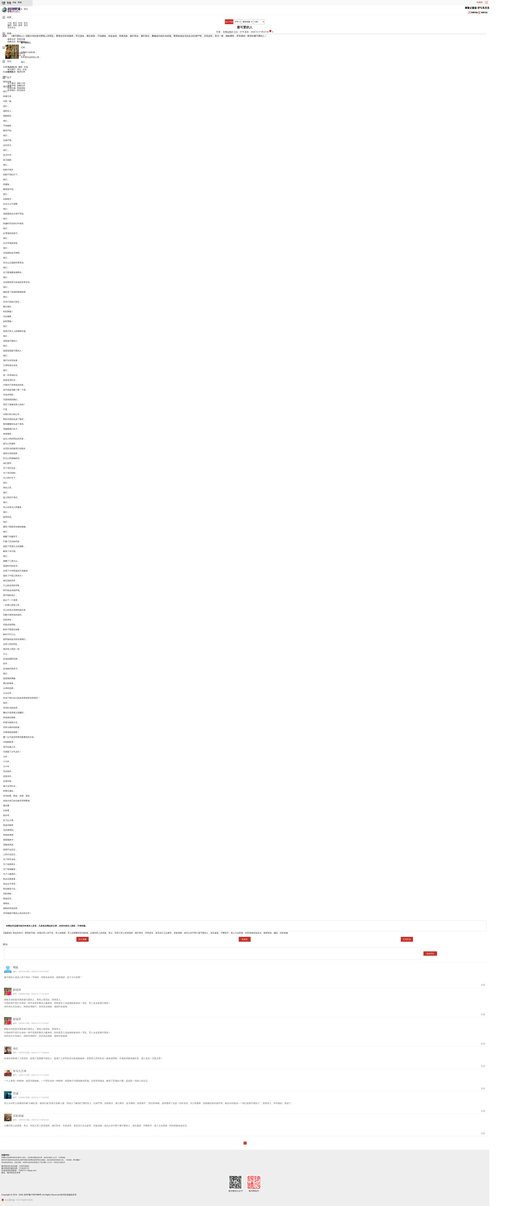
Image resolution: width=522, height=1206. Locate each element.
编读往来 (21, 72)
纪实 (15, 9)
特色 (9, 33)
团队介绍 (21, 83)
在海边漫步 (228, 32)
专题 (9, 47)
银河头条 (11, 53)
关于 (9, 77)
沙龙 (24, 69)
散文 (20, 9)
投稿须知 (21, 88)
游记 (26, 9)
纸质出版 (21, 39)
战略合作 (11, 41)
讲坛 (19, 69)
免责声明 (11, 86)
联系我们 (11, 90)
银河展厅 (11, 69)
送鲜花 (245, 939)
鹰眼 (15, 967)
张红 (15, 1048)
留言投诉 (21, 90)
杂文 (26, 23)
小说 (9, 9)
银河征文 (21, 53)
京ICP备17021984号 (33, 1194)
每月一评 (21, 55)
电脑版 (480, 2)
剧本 (9, 11)
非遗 (26, 67)
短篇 (9, 17)
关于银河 (11, 83)
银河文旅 (11, 72)
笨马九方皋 (20, 1071)
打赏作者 (407, 939)
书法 (9, 67)
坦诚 (15, 1093)
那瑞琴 (17, 989)
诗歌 (15, 25)
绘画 (15, 67)
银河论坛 (21, 41)
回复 (483, 985)
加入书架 (229, 22)
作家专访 (11, 55)
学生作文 (11, 27)
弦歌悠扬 (18, 1115)
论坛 (9, 61)
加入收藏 (82, 939)
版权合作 (11, 39)
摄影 (20, 67)
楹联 (9, 25)
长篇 (9, 3)
